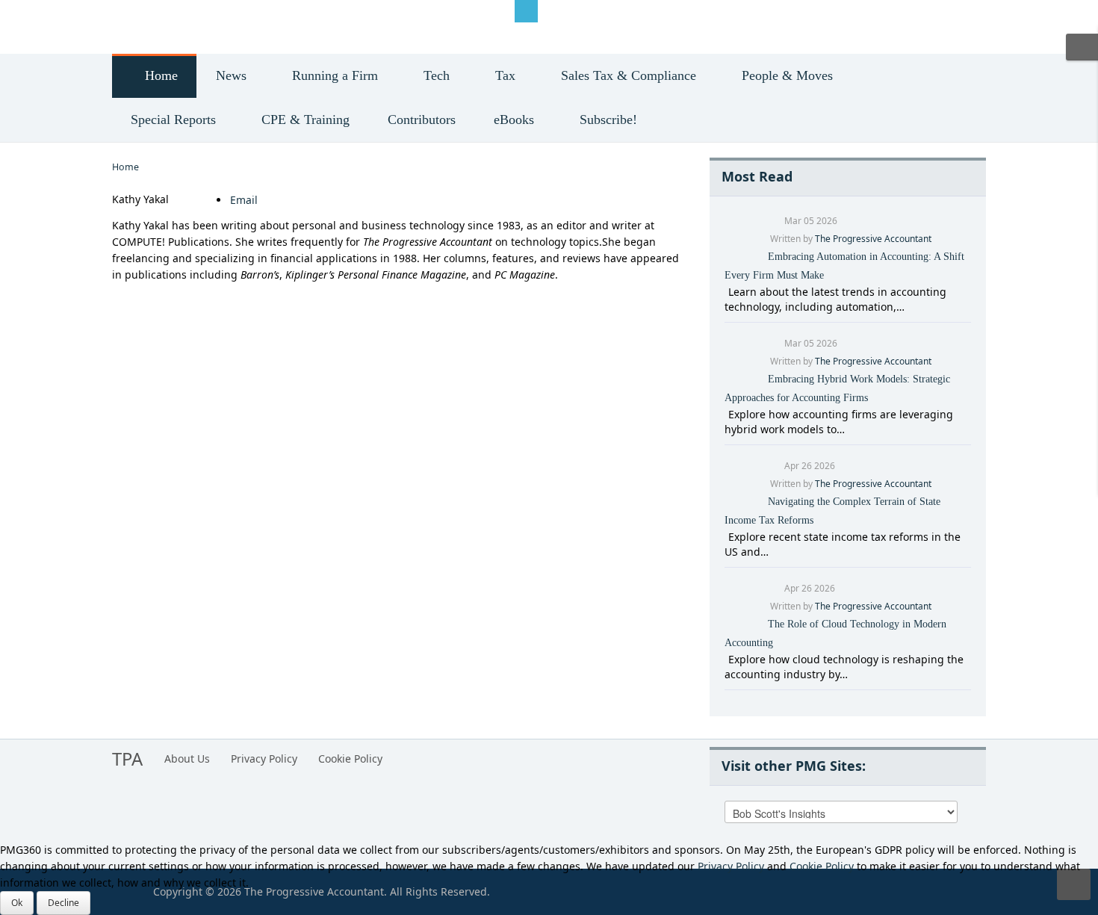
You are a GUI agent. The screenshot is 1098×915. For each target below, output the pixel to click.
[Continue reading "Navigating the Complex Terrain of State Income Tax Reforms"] (726, 537)
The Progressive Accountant (873, 238)
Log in (138, 10)
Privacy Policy (264, 758)
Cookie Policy (350, 758)
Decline (63, 902)
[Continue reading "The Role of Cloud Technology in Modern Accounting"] (726, 659)
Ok (16, 902)
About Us (187, 758)
